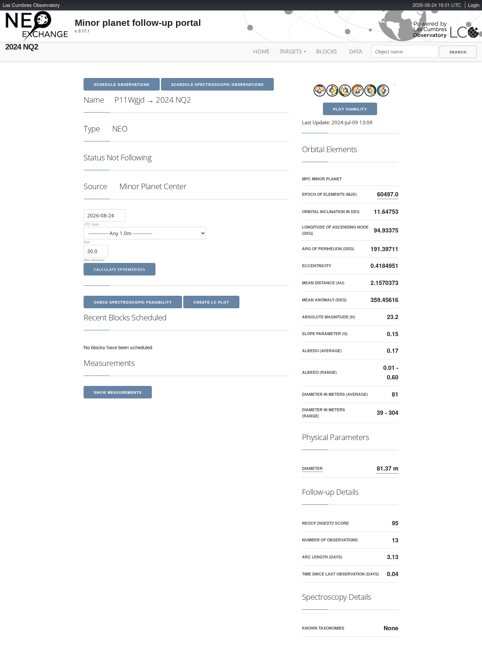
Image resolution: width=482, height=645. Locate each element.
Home (261, 51)
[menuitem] (458, 52)
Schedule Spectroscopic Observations (217, 84)
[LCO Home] (446, 36)
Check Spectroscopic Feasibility (133, 302)
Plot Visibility (350, 109)
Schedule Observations (122, 84)
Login (473, 4)
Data (355, 51)
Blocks (326, 51)
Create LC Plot (211, 302)
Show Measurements (118, 392)
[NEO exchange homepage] (37, 20)
